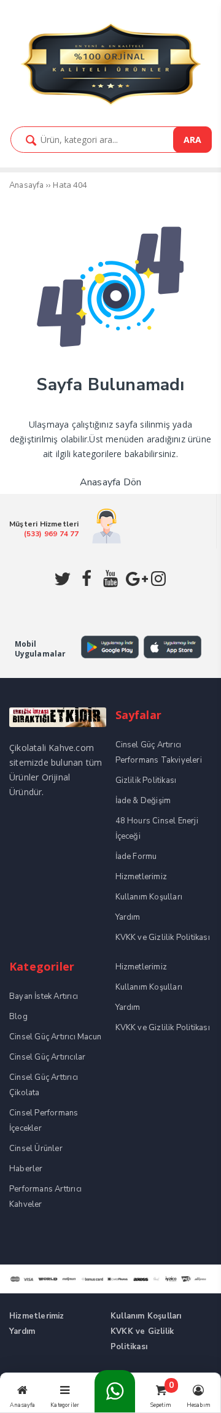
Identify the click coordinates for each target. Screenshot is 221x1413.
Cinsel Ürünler (36, 1148)
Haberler (26, 1168)
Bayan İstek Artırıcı (43, 996)
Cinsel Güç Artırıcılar (47, 1057)
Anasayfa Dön (110, 482)
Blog (18, 1016)
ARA (192, 139)
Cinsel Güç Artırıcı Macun (55, 1036)
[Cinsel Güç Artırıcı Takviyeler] (110, 104)
